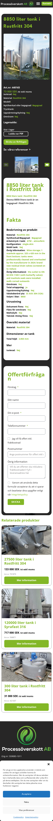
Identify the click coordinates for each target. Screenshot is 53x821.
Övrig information (17, 461)
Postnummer (15, 449)
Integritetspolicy (31, 817)
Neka (26, 802)
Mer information (26, 580)
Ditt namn (13, 400)
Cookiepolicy (18, 817)
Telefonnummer (17, 425)
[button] (48, 764)
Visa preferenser (26, 810)
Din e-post (14, 412)
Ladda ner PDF (16, 134)
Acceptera (26, 794)
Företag (12, 387)
